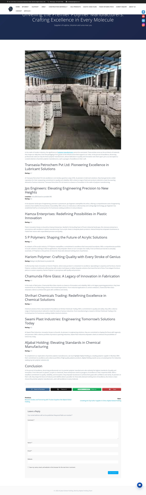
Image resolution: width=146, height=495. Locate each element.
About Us (132, 7)
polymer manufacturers (65, 152)
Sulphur (35, 7)
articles (27, 11)
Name (30, 442)
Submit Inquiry (121, 7)
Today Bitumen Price (106, 7)
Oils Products (75, 7)
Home (18, 7)
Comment (31, 420)
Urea (43, 7)
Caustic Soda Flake (90, 7)
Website (30, 459)
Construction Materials (58, 7)
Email (30, 451)
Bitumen (25, 7)
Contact (19, 11)
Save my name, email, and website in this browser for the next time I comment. (52, 467)
